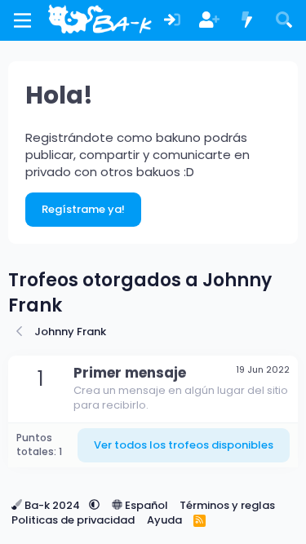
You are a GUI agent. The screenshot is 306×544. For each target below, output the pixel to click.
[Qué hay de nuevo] (247, 21)
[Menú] (22, 20)
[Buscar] (284, 21)
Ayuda (164, 520)
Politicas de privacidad (73, 520)
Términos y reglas (227, 505)
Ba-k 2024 (52, 505)
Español (145, 505)
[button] (94, 505)
